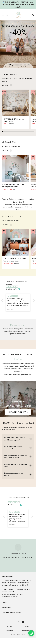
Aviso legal (9, 630)
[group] (18, 44)
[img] (19, 286)
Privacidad (9, 626)
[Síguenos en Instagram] (18, 622)
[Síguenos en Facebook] (13, 622)
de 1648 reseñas (11, 289)
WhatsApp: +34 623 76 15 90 (12, 594)
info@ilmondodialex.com (10, 596)
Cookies (26, 626)
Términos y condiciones (26, 630)
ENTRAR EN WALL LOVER (17, 412)
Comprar (5, 602)
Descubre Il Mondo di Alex (11, 613)
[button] (2, 300)
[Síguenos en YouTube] (23, 622)
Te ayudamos (6, 608)
